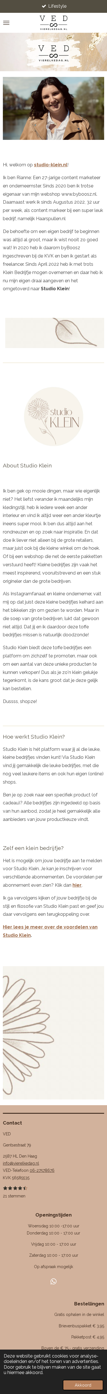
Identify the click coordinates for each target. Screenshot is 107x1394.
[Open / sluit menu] (6, 23)
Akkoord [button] (83, 1385)
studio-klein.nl (50, 164)
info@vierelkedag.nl (21, 1163)
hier (77, 885)
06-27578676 (42, 1170)
